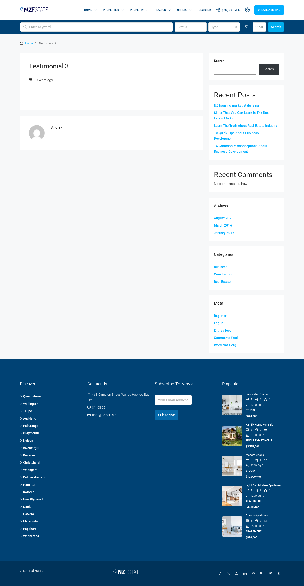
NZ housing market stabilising (236, 105)
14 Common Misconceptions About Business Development (240, 149)
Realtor (160, 10)
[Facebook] (220, 573)
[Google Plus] (254, 573)
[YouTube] (262, 573)
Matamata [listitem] (30, 521)
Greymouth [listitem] (31, 433)
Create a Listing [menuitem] (269, 10)
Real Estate (222, 282)
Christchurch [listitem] (32, 462)
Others (182, 10)
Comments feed (226, 338)
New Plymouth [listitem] (33, 499)
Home (88, 10)
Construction (223, 274)
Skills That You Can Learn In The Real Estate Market (242, 115)
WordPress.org (225, 345)
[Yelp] (279, 573)
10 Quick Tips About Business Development (236, 136)
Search (276, 27)
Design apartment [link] (257, 515)
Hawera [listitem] (28, 514)
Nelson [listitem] (28, 440)
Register (205, 10)
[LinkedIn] (245, 573)
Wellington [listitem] (31, 404)
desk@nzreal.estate (105, 415)
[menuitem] (228, 10)
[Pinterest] (271, 573)
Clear (259, 27)
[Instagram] (237, 573)
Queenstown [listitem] (32, 396)
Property (137, 10)
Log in (218, 323)
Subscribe (166, 415)
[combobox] (190, 27)
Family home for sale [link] (259, 424)
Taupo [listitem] (27, 411)
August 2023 (223, 218)
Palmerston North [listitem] (35, 477)
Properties (111, 10)
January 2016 (224, 233)
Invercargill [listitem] (31, 448)
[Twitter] (229, 573)
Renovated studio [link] (257, 394)
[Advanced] (246, 27)
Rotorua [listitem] (28, 492)
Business (220, 267)
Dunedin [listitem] (29, 455)
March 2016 (223, 225)
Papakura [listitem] (30, 529)
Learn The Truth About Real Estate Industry (245, 126)
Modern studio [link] (255, 455)
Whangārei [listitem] (31, 470)
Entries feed (222, 330)
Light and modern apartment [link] (264, 485)
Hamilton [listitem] (29, 484)
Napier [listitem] (28, 506)
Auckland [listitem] (29, 418)
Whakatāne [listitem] (31, 536)
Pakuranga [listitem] (31, 426)
